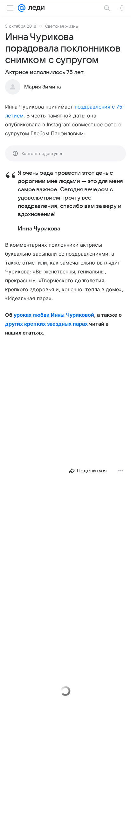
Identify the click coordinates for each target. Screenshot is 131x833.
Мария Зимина (42, 87)
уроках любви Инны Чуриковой (54, 315)
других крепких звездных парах (46, 324)
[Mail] (21, 8)
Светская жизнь (61, 26)
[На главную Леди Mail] (35, 8)
